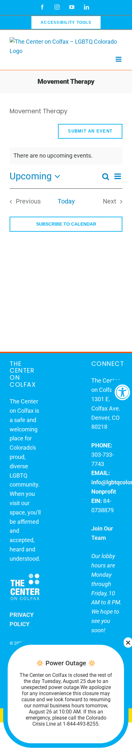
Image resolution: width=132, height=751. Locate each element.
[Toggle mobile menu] (119, 59)
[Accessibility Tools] (121, 392)
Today (66, 201)
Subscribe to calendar (66, 224)
